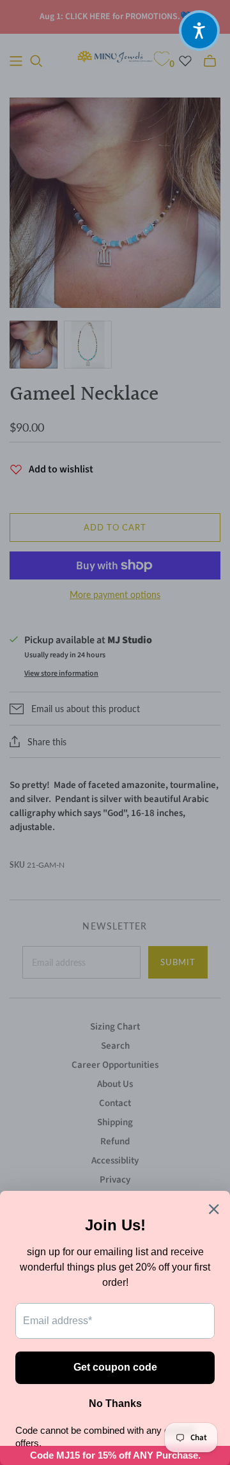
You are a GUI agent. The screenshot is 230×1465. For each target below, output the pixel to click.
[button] (199, 30)
